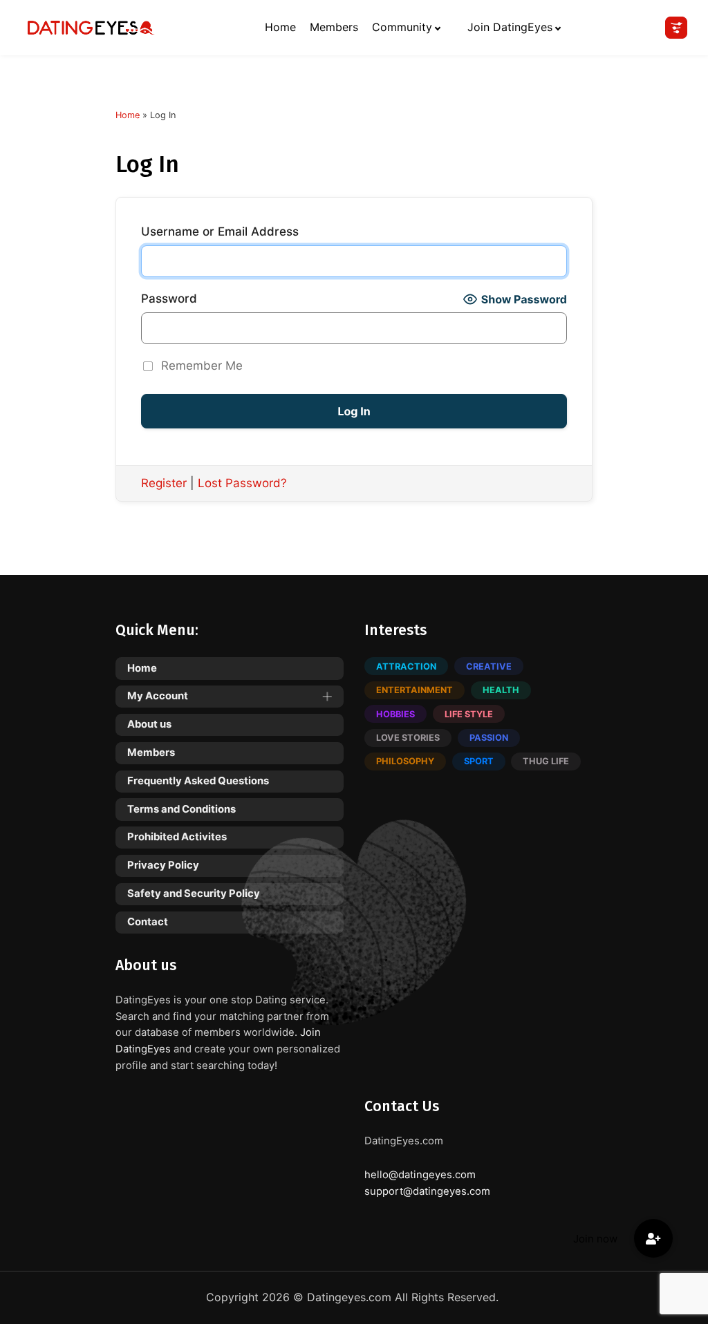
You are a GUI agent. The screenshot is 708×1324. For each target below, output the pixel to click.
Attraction (406, 666)
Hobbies (395, 714)
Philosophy (405, 761)
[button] (653, 1238)
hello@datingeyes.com (420, 1175)
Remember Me (202, 365)
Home (280, 27)
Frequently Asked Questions (198, 781)
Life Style (469, 714)
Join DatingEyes (509, 27)
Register (164, 483)
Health (501, 690)
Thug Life (546, 761)
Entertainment (414, 690)
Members (334, 27)
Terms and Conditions (181, 809)
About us (149, 724)
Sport (479, 761)
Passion (488, 737)
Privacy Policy (163, 865)
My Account (157, 696)
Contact (147, 922)
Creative (489, 666)
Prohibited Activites (177, 837)
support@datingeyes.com (427, 1191)
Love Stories (408, 737)
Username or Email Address (220, 231)
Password (169, 298)
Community (402, 27)
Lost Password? (242, 483)
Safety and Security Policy (193, 893)
